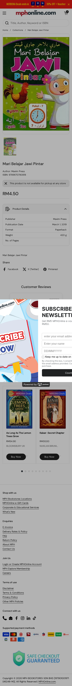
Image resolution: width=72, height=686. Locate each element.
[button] (65, 13)
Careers (7, 572)
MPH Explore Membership (16, 568)
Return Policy (10, 540)
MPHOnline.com (47, 681)
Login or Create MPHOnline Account (22, 564)
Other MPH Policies (13, 601)
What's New (9, 511)
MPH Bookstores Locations (17, 498)
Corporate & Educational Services (21, 507)
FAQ (5, 535)
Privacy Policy (10, 597)
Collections (18, 30)
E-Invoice (8, 527)
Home (5, 30)
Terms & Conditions (13, 592)
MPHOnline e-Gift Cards (15, 503)
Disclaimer (8, 588)
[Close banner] (68, 4)
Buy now (16, 456)
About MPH (9, 544)
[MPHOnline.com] (36, 13)
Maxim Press (18, 171)
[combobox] (36, 22)
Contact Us (9, 548)
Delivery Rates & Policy (15, 531)
